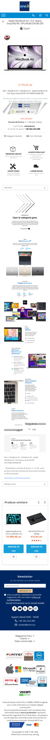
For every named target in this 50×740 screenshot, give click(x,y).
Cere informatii (35, 136)
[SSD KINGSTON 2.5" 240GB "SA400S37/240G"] (36, 519)
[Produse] (3, 16)
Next (45, 60)
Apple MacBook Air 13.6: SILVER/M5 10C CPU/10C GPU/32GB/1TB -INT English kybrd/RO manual (13, 532)
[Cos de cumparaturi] (40, 15)
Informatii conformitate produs (17, 478)
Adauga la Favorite (14, 136)
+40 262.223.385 (26, 620)
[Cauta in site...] (47, 15)
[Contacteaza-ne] (33, 15)
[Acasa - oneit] (25, 6)
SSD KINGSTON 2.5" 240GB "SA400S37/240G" (36, 532)
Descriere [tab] (8, 187)
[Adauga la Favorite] (13, 557)
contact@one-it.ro (26, 624)
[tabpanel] (25, 57)
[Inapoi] (2, 21)
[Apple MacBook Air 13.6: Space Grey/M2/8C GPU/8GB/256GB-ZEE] (25, 57)
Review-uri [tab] (9, 484)
